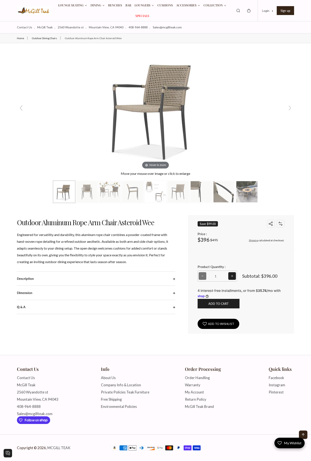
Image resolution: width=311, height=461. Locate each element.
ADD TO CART (218, 303)
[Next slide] (290, 108)
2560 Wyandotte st (71, 27)
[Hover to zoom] (155, 106)
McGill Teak (45, 27)
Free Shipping (111, 399)
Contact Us (24, 27)
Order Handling (197, 377)
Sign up (285, 10)
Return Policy (195, 399)
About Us (108, 377)
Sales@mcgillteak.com (167, 27)
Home (20, 38)
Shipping (253, 240)
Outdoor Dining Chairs (44, 38)
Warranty (192, 385)
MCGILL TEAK (58, 448)
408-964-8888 (138, 27)
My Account (194, 392)
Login (265, 10)
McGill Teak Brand (199, 406)
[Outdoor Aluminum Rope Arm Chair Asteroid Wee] (87, 191)
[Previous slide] (21, 108)
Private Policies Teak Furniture (125, 392)
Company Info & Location (121, 385)
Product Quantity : (212, 267)
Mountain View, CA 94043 (106, 27)
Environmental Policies (119, 406)
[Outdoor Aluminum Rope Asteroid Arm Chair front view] (64, 191)
